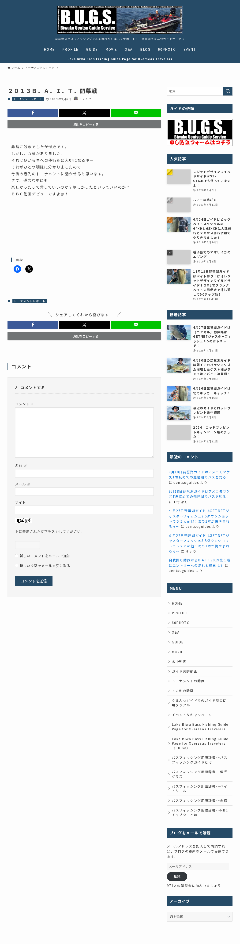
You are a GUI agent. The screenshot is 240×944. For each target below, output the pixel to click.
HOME (177, 603)
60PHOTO (181, 622)
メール (23, 483)
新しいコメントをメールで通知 (45, 555)
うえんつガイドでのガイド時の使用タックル (199, 702)
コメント (24, 403)
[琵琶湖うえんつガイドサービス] (120, 20)
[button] (33, 113)
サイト (20, 502)
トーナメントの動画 (188, 680)
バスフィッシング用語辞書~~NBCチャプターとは (200, 812)
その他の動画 (183, 690)
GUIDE (178, 642)
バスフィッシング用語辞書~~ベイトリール (200, 788)
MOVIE (178, 652)
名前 (21, 465)
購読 (177, 876)
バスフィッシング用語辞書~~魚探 (200, 800)
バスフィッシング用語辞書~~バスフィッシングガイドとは (200, 760)
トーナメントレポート (28, 99)
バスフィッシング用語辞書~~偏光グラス (200, 774)
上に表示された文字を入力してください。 (49, 531)
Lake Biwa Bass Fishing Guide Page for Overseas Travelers (200, 726)
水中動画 (179, 661)
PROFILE (180, 612)
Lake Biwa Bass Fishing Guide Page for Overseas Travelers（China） (200, 743)
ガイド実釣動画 (184, 671)
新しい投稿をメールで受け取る (45, 565)
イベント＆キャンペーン (192, 714)
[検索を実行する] (227, 91)
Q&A (176, 632)
